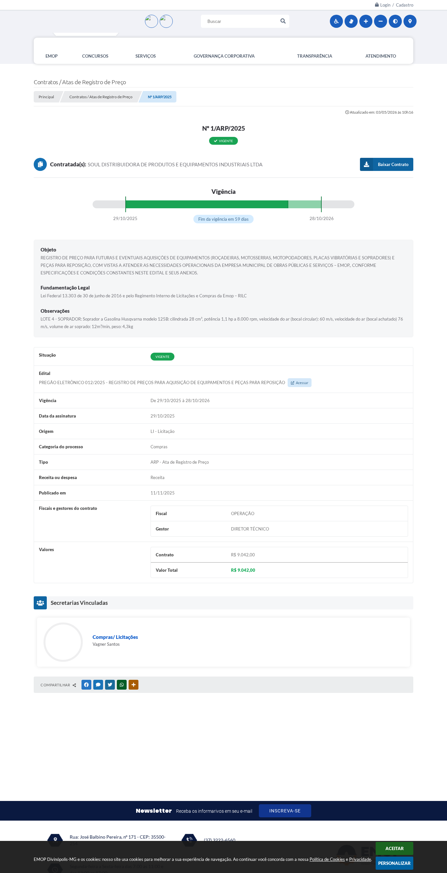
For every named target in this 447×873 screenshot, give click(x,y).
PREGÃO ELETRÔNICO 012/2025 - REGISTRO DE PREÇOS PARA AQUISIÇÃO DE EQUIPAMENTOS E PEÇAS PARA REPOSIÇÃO (173, 382)
